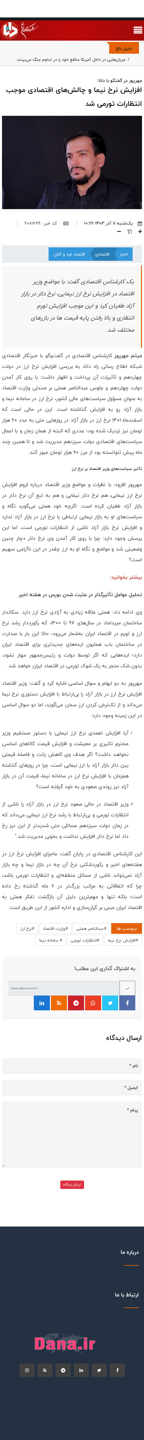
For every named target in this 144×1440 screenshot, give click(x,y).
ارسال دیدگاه (72, 1184)
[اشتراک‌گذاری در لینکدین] (42, 1003)
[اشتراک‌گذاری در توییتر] (110, 1003)
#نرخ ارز (27, 928)
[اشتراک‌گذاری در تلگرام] (76, 1003)
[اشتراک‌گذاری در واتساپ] (93, 1003)
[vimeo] (26, 1370)
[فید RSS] (59, 1003)
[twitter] (99, 1370)
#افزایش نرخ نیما (123, 940)
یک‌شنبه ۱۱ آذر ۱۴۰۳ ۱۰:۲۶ (108, 223)
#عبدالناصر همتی (91, 928)
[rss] (45, 1370)
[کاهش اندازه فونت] (116, 231)
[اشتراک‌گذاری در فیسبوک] (127, 1003)
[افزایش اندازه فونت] (137, 231)
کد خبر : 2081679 (41, 223)
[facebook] (117, 1370)
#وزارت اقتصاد (55, 928)
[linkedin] (81, 1370)
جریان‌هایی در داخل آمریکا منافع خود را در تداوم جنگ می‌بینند (71, 59)
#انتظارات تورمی (85, 940)
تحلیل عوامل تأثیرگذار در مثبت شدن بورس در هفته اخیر (80, 594)
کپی (127, 988)
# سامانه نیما (50, 940)
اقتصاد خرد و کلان (69, 254)
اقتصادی (102, 254)
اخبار (124, 254)
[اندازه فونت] (127, 231)
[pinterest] (63, 1370)
